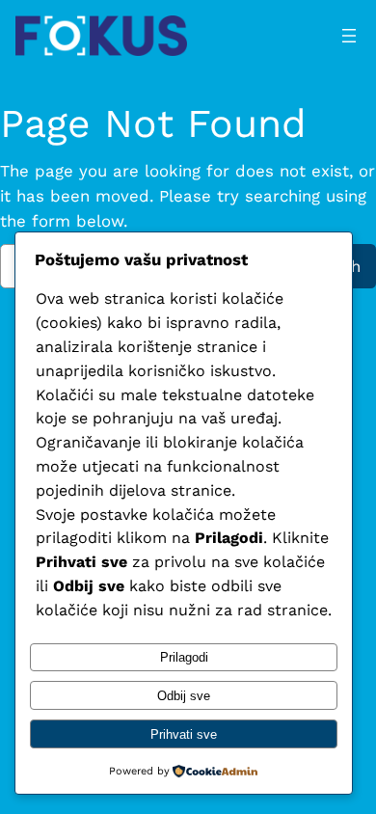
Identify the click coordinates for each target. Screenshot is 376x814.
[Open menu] (349, 35)
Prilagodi (184, 657)
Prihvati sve (183, 734)
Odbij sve (183, 696)
